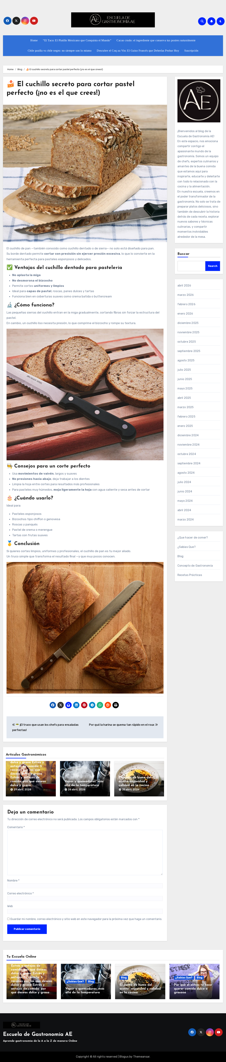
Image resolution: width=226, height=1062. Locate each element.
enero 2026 (185, 313)
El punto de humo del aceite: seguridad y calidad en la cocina (135, 781)
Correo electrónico (20, 893)
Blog (180, 556)
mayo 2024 (185, 500)
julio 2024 (184, 482)
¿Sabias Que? (186, 547)
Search (212, 266)
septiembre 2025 (188, 351)
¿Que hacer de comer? (192, 537)
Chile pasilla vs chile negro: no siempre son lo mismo (60, 50)
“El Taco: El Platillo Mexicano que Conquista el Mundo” (77, 40)
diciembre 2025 (188, 323)
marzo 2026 (185, 295)
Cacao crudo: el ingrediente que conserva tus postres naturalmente (156, 40)
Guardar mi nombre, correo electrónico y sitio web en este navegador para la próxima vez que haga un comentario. (86, 919)
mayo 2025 (185, 388)
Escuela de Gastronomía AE (37, 1034)
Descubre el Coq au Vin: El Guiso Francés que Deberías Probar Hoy (138, 50)
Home (34, 40)
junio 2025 (184, 379)
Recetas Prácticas (189, 575)
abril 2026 (184, 285)
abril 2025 (184, 398)
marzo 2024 (185, 519)
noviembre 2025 (188, 332)
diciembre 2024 (188, 435)
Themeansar (141, 1056)
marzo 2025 (185, 407)
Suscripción (191, 50)
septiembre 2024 (189, 463)
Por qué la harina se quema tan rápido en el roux (122, 724)
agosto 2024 (186, 472)
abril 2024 (184, 510)
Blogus (124, 1056)
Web (10, 906)
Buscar (183, 254)
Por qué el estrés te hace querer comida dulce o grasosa (193, 988)
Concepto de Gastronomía (195, 565)
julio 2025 (184, 369)
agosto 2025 (186, 360)
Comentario (16, 827)
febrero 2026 (186, 304)
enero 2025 (185, 426)
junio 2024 (184, 491)
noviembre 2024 (188, 444)
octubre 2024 (186, 454)
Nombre (13, 880)
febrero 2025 (186, 416)
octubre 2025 (186, 341)
